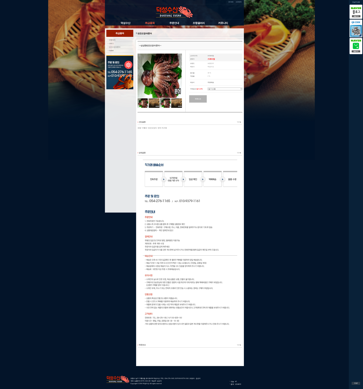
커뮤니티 (223, 23)
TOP (238, 122)
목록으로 (198, 99)
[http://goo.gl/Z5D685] (356, 5)
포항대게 (112, 40)
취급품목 (150, 23)
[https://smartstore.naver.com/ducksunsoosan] (356, 38)
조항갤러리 (199, 23)
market (111, 51)
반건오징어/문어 (114, 47)
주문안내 (174, 23)
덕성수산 (125, 23)
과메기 (111, 43)
